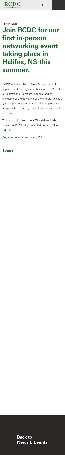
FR (44, 4)
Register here (10, 137)
